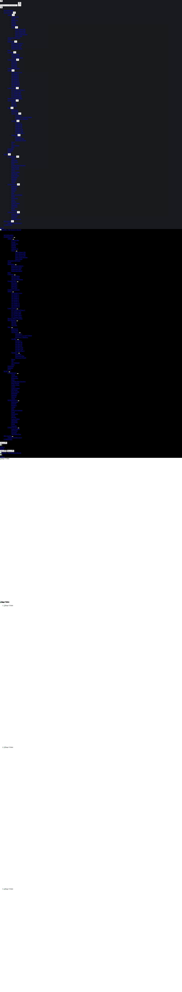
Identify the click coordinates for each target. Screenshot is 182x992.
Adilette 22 (14, 249)
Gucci (13, 386)
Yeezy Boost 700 (20, 256)
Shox (13, 364)
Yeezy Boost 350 (20, 252)
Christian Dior (12, 281)
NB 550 (13, 322)
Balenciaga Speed (16, 271)
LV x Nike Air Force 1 (18, 310)
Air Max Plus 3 (19, 351)
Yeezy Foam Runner (21, 257)
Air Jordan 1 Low (16, 293)
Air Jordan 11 (15, 303)
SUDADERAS (12, 400)
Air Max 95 (18, 344)
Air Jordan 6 (15, 301)
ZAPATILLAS (8, 237)
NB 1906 (14, 325)
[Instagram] (1, 232)
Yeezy (13, 250)
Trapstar (13, 397)
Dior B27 (14, 286)
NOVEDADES (8, 235)
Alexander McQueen (14, 261)
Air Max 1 (18, 341)
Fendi (13, 412)
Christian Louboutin (14, 290)
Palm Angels (15, 392)
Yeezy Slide (18, 259)
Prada (13, 424)
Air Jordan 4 (15, 298)
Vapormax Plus (19, 356)
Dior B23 (14, 284)
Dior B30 (14, 288)
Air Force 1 (14, 332)
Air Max (13, 339)
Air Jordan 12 (15, 305)
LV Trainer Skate (16, 317)
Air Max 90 (18, 342)
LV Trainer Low (16, 312)
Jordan (10, 291)
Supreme (14, 395)
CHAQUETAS (12, 427)
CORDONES (8, 439)
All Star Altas (15, 278)
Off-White (11, 366)
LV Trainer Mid (16, 313)
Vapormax (14, 352)
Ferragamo (14, 414)
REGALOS (7, 436)
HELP (2, 449)
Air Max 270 (19, 347)
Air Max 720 (19, 349)
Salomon (10, 368)
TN (12, 361)
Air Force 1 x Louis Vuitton (23, 335)
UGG (9, 369)
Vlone (13, 398)
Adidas (10, 238)
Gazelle (13, 247)
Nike (9, 327)
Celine (13, 407)
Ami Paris (14, 376)
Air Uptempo (15, 363)
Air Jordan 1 (15, 295)
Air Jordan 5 (15, 300)
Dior (12, 409)
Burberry (14, 405)
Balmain (13, 403)
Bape (9, 273)
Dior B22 (14, 283)
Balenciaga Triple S (17, 266)
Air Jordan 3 (15, 296)
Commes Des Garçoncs (18, 381)
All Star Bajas (15, 276)
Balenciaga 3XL (16, 269)
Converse (10, 274)
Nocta (13, 359)
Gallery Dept (15, 385)
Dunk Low (14, 329)
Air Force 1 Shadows (21, 337)
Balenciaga (11, 264)
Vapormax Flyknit (20, 358)
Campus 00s (15, 240)
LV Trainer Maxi (16, 315)
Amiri (9, 262)
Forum (13, 242)
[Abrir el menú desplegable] (14, 237)
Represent (14, 393)
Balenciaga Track (16, 267)
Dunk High (14, 330)
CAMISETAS (12, 373)
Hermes (13, 417)
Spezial (13, 245)
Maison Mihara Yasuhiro (15, 318)
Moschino (14, 420)
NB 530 (13, 324)
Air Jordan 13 (15, 307)
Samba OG (14, 244)
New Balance (12, 320)
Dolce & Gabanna (16, 410)
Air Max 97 (18, 346)
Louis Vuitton (12, 308)
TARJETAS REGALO (15, 437)
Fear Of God (15, 383)
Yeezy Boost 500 (20, 254)
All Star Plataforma (17, 279)
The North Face (16, 434)
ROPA (6, 371)
